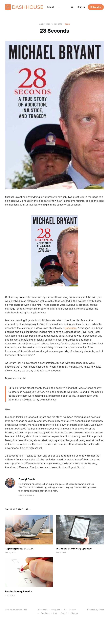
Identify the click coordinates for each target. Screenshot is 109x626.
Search (64, 613)
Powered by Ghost (95, 609)
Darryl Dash (26, 479)
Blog (67, 24)
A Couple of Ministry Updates (74, 548)
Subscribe (95, 7)
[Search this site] (72, 7)
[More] (59, 7)
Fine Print (45, 613)
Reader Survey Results (18, 591)
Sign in (81, 7)
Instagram (55, 609)
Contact (72, 609)
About (50, 7)
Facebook (42, 609)
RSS (55, 613)
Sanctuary (70, 328)
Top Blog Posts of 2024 (19, 548)
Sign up (74, 613)
